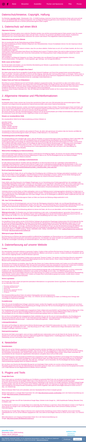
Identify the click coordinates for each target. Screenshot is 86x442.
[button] (38, 4)
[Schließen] (84, 439)
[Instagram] (3, 4)
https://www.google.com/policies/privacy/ (19, 394)
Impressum (71, 433)
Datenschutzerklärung (42, 440)
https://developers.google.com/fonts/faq (49, 393)
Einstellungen (67, 439)
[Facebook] (7, 4)
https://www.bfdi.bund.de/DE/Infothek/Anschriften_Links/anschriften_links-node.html (32, 167)
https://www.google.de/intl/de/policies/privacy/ (20, 418)
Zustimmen (78, 439)
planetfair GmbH (15, 18)
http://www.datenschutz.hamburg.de (19, 230)
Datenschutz (71, 435)
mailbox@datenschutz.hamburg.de (72, 229)
